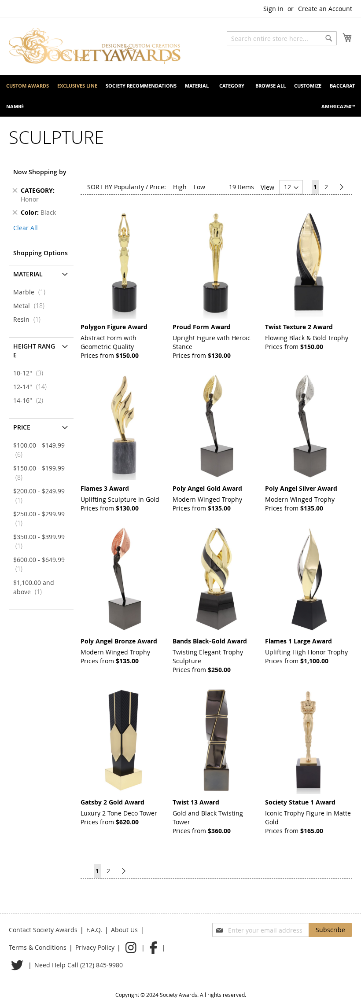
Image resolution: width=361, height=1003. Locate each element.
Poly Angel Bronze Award (119, 641)
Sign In (273, 8)
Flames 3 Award (105, 488)
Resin (29, 319)
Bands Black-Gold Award (210, 641)
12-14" (32, 386)
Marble (32, 292)
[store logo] (94, 46)
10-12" (30, 373)
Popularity (129, 187)
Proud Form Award (202, 327)
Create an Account (325, 8)
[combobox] (282, 38)
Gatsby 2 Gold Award (112, 802)
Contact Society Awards (43, 930)
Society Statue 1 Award (300, 802)
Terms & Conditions (37, 947)
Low (199, 187)
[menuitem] (28, 85)
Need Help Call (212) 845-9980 (78, 965)
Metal (31, 305)
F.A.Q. (94, 930)
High (180, 187)
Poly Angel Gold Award (207, 488)
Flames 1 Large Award (298, 641)
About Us (124, 930)
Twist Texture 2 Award (299, 327)
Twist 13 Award (196, 802)
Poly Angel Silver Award (301, 488)
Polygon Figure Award (114, 327)
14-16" (30, 400)
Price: (158, 187)
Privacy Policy (94, 947)
